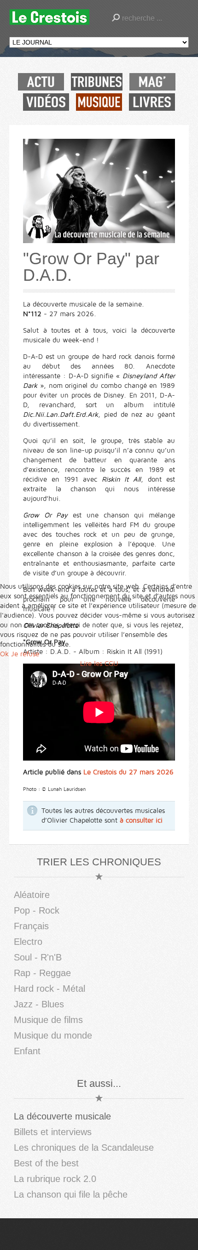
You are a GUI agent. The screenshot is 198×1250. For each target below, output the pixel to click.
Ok (4, 654)
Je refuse (25, 654)
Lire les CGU (99, 663)
